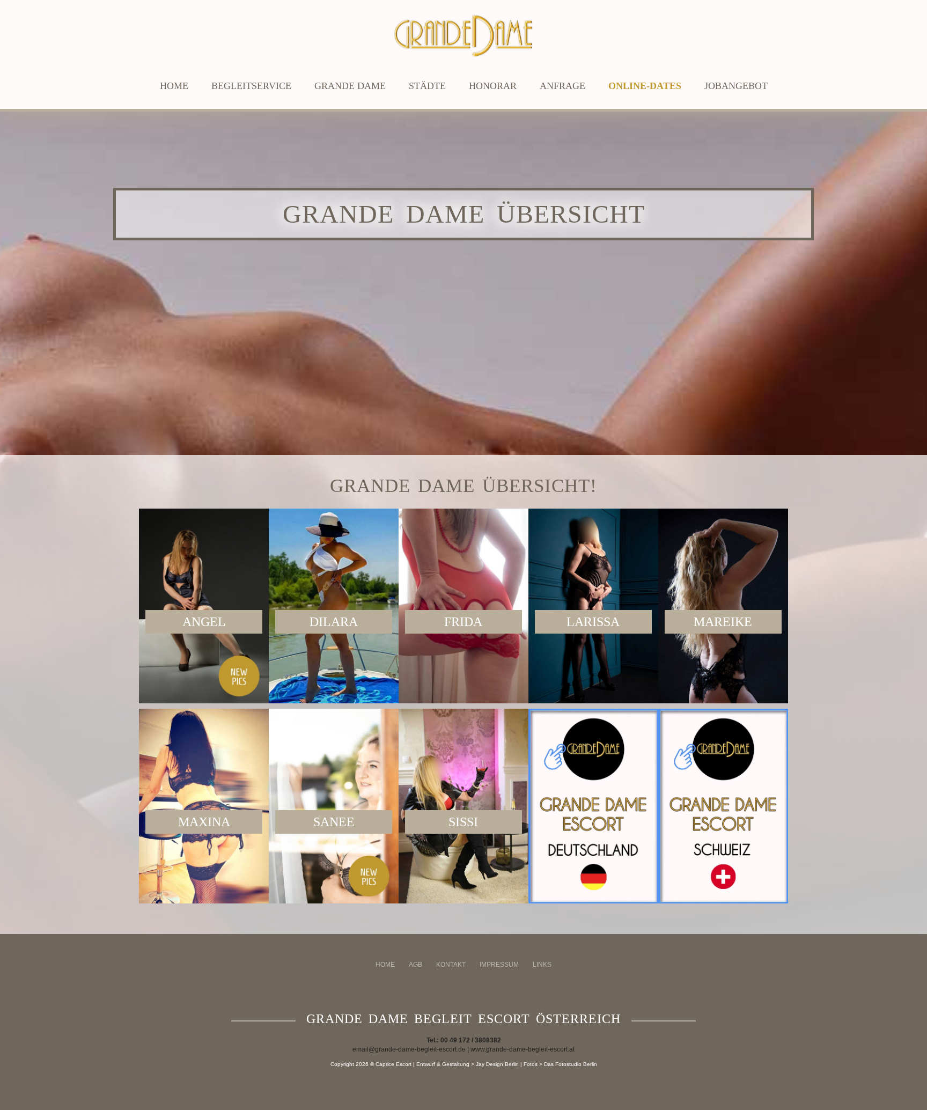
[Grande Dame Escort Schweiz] (723, 806)
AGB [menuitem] (415, 964)
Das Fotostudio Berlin (570, 1064)
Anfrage (562, 85)
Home (174, 85)
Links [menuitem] (542, 964)
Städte (427, 85)
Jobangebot (736, 85)
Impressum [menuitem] (499, 964)
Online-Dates (644, 85)
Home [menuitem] (385, 964)
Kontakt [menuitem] (451, 964)
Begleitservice (251, 85)
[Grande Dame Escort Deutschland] (593, 806)
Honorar (493, 85)
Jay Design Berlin (497, 1064)
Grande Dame (350, 85)
